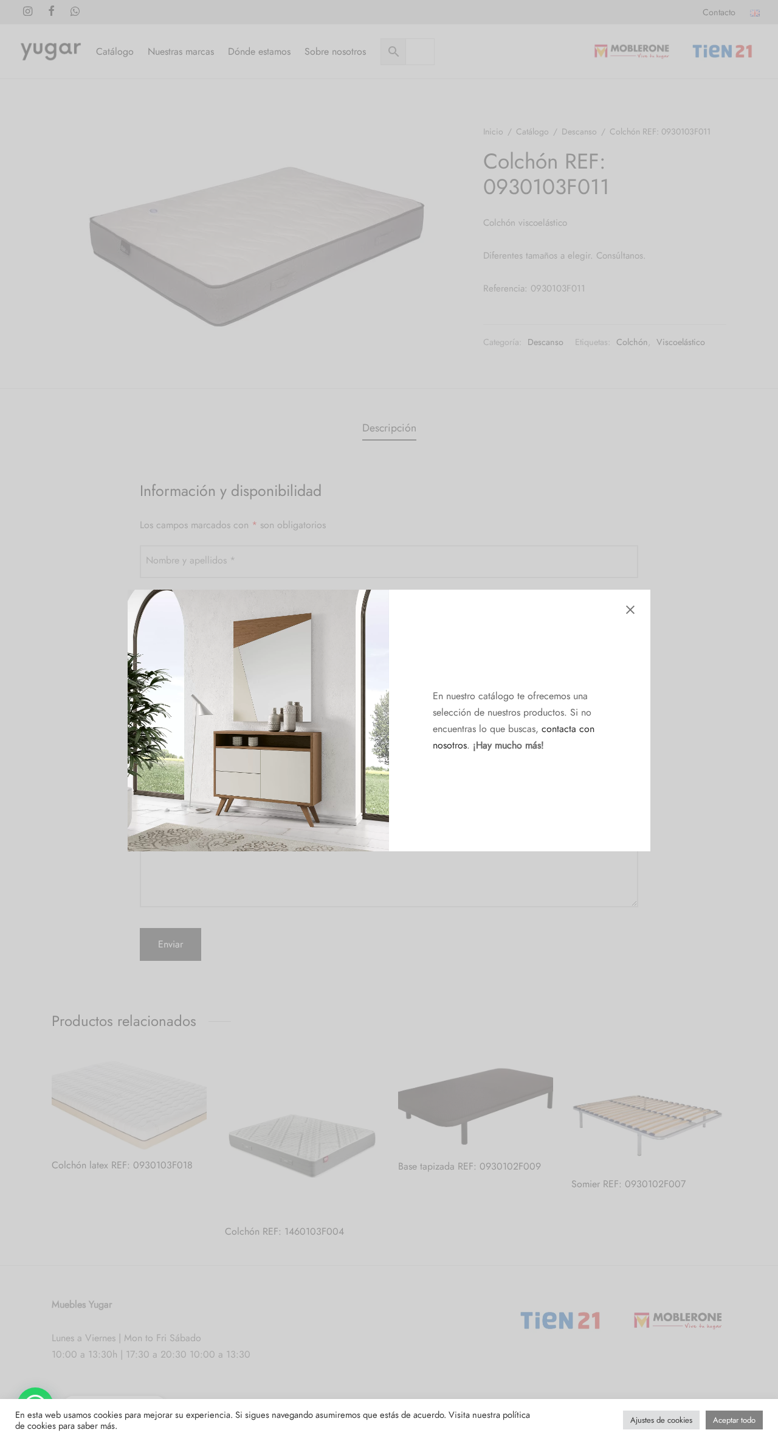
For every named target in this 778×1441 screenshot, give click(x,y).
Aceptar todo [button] (734, 1420)
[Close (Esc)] (630, 610)
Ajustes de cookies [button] (661, 1420)
